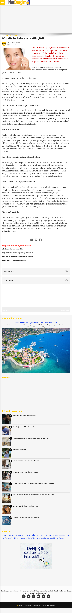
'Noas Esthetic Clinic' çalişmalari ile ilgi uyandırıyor (31, 438)
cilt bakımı (13, 35)
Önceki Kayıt (6, 310)
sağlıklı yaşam (36, 538)
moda (23, 538)
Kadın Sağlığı (25, 535)
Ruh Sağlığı (44, 535)
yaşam (60, 537)
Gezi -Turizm (16, 535)
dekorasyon (62, 535)
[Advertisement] (36, 19)
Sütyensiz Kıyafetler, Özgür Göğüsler (26, 472)
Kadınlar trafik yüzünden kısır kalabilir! (26, 517)
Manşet (36, 535)
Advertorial (6, 535)
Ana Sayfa (5, 35)
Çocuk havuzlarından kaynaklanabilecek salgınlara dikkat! (33, 483)
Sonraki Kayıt (65, 310)
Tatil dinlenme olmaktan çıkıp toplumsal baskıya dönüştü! (33, 495)
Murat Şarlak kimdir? (20, 449)
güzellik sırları (15, 538)
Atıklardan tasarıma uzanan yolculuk (26, 461)
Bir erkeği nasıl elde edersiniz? (23, 427)
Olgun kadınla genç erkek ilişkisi (24, 415)
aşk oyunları (53, 535)
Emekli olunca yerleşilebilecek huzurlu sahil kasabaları (36, 323)
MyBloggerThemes (49, 605)
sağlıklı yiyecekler (49, 538)
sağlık (27, 538)
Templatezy (28, 605)
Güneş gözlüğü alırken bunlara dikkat (26, 506)
